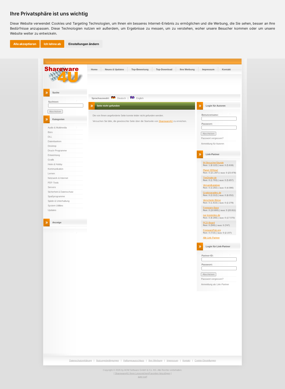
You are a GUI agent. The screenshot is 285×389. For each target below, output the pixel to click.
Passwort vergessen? (212, 138)
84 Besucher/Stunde (213, 162)
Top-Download (164, 69)
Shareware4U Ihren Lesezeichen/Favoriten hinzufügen (142, 373)
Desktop (52, 146)
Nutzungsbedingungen (107, 360)
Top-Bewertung (140, 69)
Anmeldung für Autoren (212, 143)
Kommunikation (55, 169)
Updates (52, 210)
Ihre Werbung (187, 69)
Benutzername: (210, 115)
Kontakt (226, 69)
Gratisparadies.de (212, 192)
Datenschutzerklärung (80, 360)
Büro (50, 132)
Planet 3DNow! (210, 170)
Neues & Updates (114, 69)
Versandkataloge (211, 185)
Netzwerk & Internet (58, 178)
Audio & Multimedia (57, 127)
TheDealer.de (210, 177)
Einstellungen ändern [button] (83, 44)
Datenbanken (54, 141)
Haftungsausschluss (133, 360)
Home (94, 69)
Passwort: (207, 124)
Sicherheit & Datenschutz (60, 192)
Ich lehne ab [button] (52, 44)
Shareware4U (166, 121)
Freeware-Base (211, 207)
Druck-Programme (57, 150)
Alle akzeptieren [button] (24, 44)
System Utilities (55, 205)
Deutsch (120, 98)
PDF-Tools (53, 182)
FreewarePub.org (212, 230)
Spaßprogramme (56, 196)
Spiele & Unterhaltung (58, 201)
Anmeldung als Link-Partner (215, 284)
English (139, 98)
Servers (52, 187)
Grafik (51, 159)
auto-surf (142, 376)
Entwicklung (54, 155)
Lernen (51, 173)
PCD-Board (209, 222)
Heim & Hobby (55, 164)
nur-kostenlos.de (211, 215)
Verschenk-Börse (212, 200)
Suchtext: (53, 101)
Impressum (208, 69)
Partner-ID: (207, 255)
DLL (50, 137)
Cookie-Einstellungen (205, 360)
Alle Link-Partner (211, 237)
